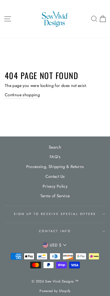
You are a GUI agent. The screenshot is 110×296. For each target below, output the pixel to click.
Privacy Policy (55, 186)
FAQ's (55, 157)
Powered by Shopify (55, 290)
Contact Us (55, 176)
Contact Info (55, 231)
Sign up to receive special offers (55, 214)
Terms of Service (55, 196)
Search (55, 147)
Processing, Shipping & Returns (55, 166)
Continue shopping (22, 95)
